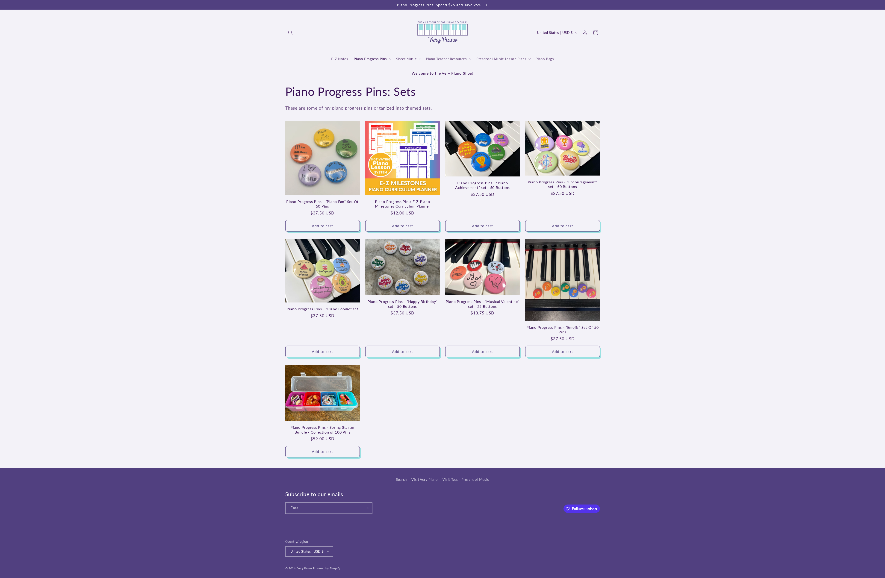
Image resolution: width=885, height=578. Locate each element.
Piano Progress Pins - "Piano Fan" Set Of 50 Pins (322, 203)
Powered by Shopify (326, 567)
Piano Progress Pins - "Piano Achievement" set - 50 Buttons (482, 185)
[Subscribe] (366, 508)
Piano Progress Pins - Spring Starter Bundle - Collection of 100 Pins (322, 429)
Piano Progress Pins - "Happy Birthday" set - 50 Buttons (403, 303)
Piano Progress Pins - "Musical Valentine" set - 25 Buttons (482, 303)
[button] (290, 32)
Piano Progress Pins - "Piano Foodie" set (322, 309)
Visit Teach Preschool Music (465, 479)
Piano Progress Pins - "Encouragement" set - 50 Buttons (563, 184)
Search (401, 479)
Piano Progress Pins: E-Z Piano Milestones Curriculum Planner (402, 203)
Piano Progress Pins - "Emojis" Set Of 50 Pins (562, 329)
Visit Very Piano (424, 479)
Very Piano (304, 567)
